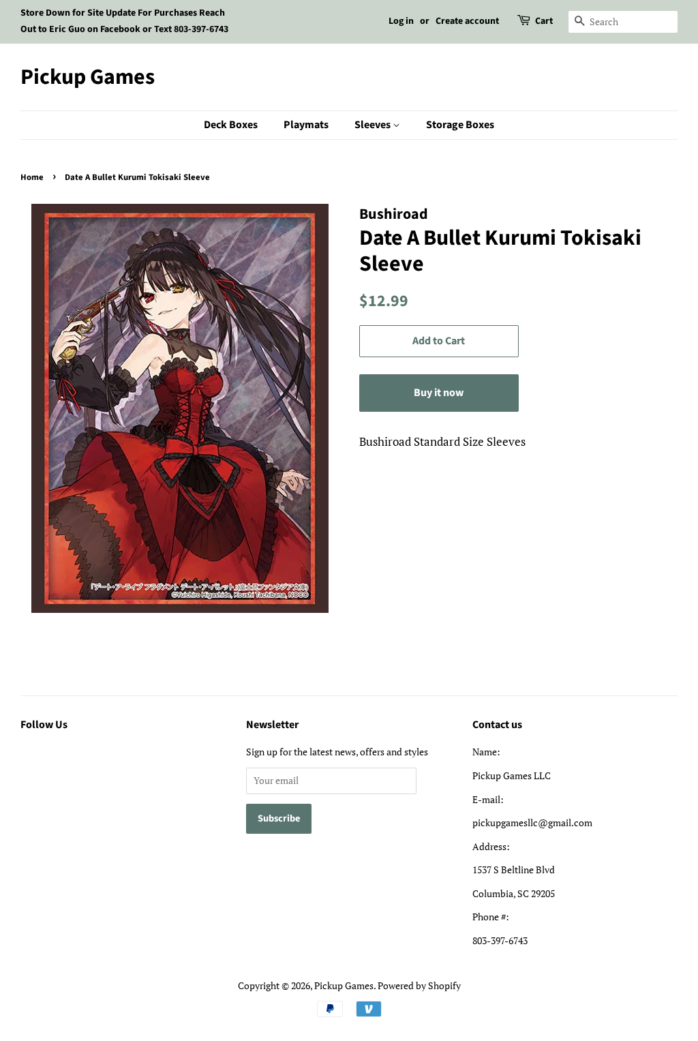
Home (32, 177)
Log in (401, 21)
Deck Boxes (231, 124)
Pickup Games (87, 77)
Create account (467, 21)
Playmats (306, 124)
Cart (544, 21)
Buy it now (439, 392)
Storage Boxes (460, 124)
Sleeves (373, 124)
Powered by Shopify (419, 985)
